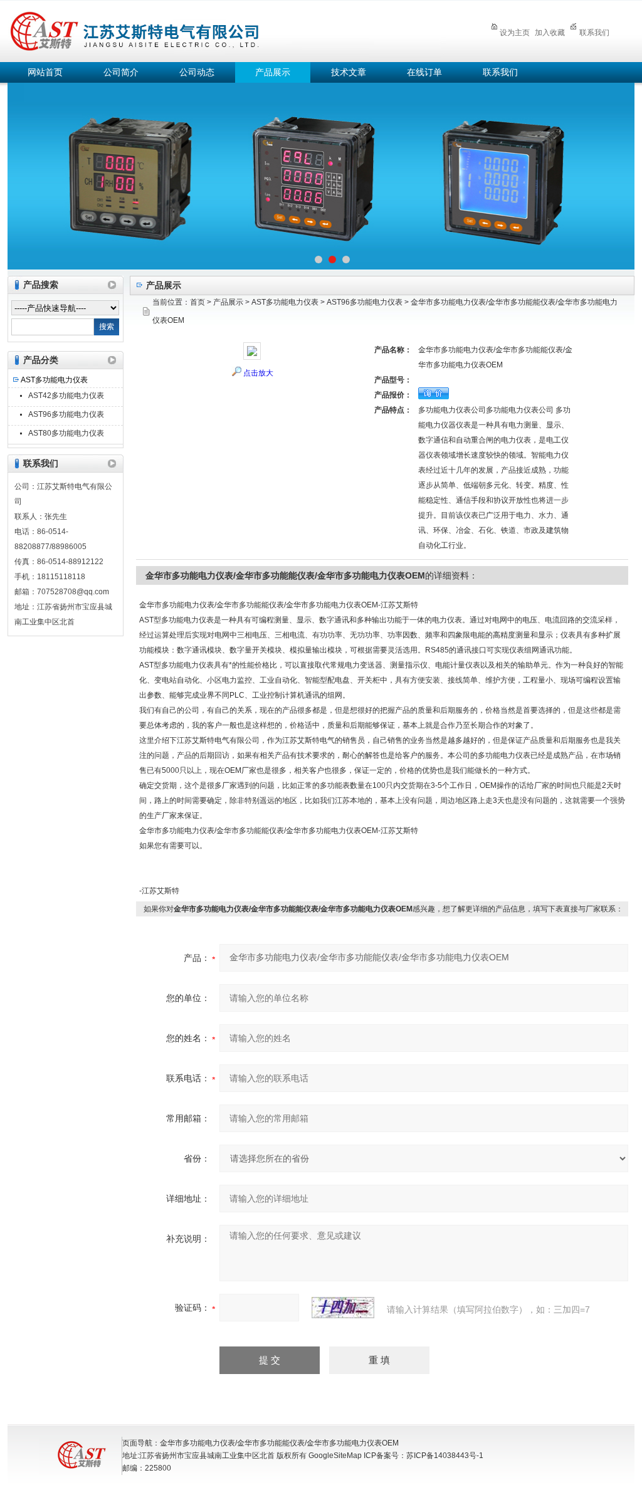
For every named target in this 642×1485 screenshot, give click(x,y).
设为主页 (515, 32)
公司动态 (196, 72)
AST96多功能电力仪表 (66, 414)
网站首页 (45, 72)
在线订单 (424, 72)
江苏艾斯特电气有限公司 (227, 29)
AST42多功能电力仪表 (66, 395)
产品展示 (272, 72)
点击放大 (258, 373)
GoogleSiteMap (335, 1455)
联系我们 (594, 32)
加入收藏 (550, 32)
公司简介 (121, 72)
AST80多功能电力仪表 (66, 433)
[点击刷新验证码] (343, 1307)
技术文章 (348, 72)
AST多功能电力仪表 (54, 379)
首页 (197, 302)
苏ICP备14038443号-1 (444, 1455)
